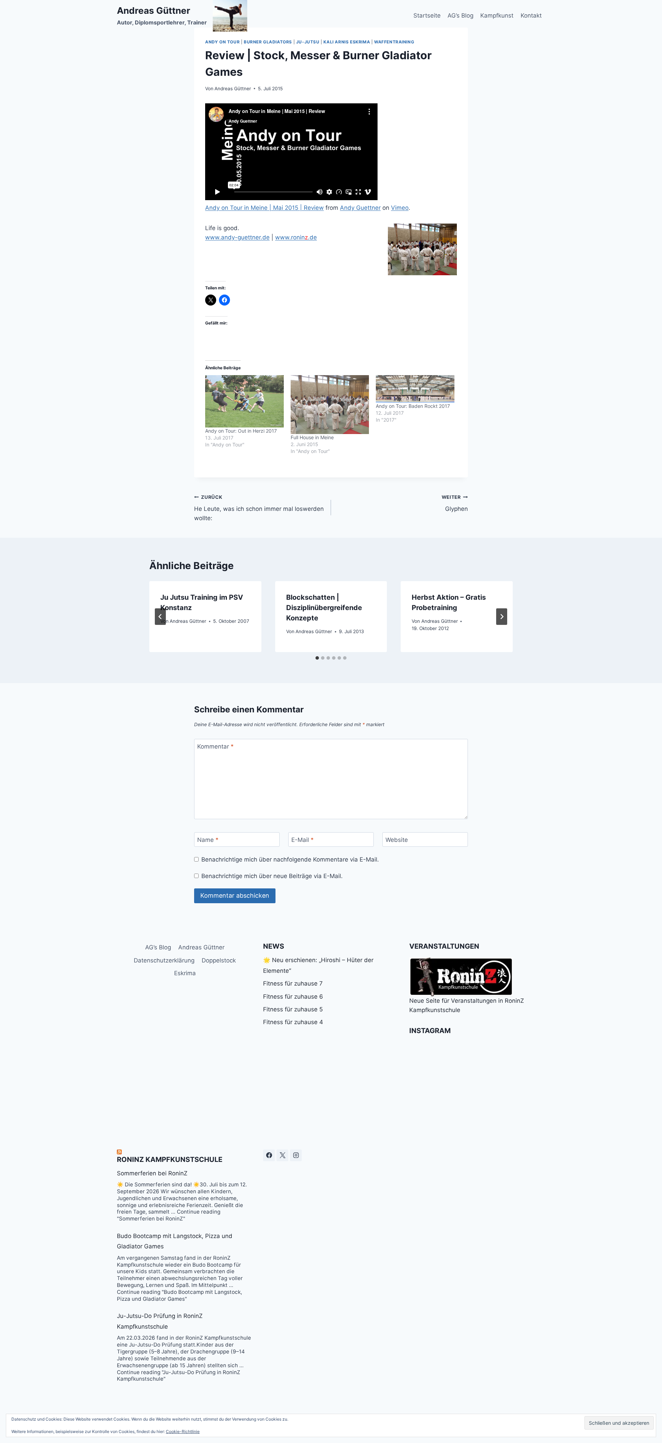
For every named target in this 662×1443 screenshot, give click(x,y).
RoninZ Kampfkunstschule (169, 1159)
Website (396, 839)
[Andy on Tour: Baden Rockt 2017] (415, 388)
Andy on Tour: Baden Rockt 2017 (413, 406)
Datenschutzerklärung (164, 960)
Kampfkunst (496, 15)
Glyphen (455, 503)
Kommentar (215, 746)
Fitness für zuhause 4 (293, 1022)
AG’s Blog (460, 15)
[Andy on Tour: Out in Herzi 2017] (244, 401)
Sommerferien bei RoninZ (152, 1173)
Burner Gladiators (268, 41)
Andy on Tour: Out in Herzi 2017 (241, 431)
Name (208, 839)
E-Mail (302, 839)
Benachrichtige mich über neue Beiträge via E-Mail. (272, 876)
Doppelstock (219, 960)
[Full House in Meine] (330, 404)
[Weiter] (501, 616)
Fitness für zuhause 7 (293, 983)
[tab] (317, 658)
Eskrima (185, 973)
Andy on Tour (222, 41)
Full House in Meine (312, 437)
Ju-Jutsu (308, 41)
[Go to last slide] (160, 616)
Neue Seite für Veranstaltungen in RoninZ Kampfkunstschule (466, 1005)
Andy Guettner (360, 207)
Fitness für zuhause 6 (293, 996)
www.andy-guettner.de (237, 237)
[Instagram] (296, 1155)
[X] (282, 1155)
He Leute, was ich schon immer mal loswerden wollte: (259, 508)
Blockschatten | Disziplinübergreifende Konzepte (324, 607)
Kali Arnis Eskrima (346, 41)
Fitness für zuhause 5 (293, 1009)
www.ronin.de (296, 237)
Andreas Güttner (232, 88)
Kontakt (531, 15)
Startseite (427, 15)
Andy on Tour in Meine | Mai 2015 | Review (264, 207)
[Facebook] (269, 1155)
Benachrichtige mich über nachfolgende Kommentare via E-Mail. (290, 859)
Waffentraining (394, 41)
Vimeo (400, 207)
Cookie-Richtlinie (183, 1431)
